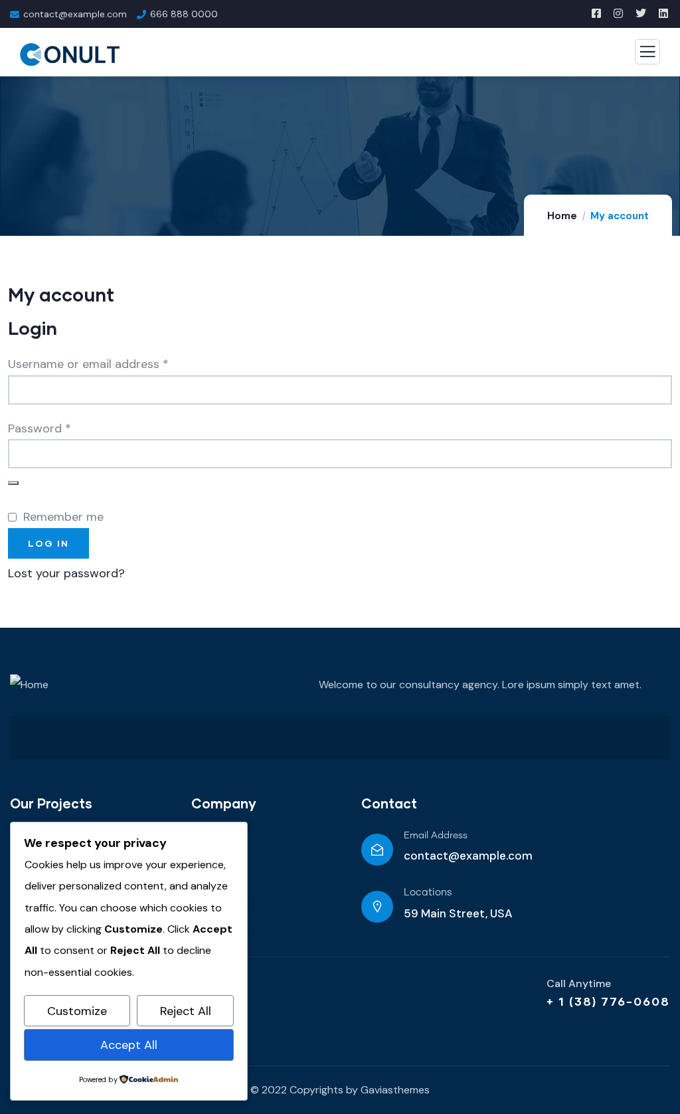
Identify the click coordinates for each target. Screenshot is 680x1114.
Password (63, 427)
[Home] (29, 685)
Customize (77, 1011)
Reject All (185, 1011)
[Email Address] (377, 850)
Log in (48, 543)
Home (562, 216)
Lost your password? (66, 573)
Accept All (128, 1045)
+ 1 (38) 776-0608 (608, 1001)
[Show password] (13, 483)
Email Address (436, 835)
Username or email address (112, 362)
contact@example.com (468, 855)
